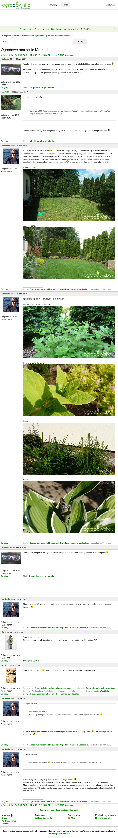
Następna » (69, 55)
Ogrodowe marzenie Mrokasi (58, 35)
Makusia (5, 58)
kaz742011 (6, 91)
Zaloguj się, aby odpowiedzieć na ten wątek (59, 810)
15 (33, 55)
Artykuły (53, 4)
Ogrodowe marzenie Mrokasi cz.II (75, 289)
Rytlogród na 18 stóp (32, 660)
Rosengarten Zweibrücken (67, 693)
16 (36, 55)
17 (39, 55)
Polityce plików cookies (59, 833)
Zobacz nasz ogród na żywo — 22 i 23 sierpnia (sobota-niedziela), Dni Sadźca (55, 28)
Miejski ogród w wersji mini (42, 141)
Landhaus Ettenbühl (46, 693)
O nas (4, 817)
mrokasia (6, 145)
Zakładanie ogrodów (44, 817)
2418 (62, 55)
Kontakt (5, 823)
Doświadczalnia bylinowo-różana (100, 688)
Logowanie (110, 4)
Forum (65, 4)
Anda (4, 665)
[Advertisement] (59, 17)
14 (31, 55)
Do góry (4, 87)
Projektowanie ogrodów (32, 35)
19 (44, 55)
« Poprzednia (7, 55)
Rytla (4, 632)
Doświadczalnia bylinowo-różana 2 (55, 688)
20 (46, 55)
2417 (57, 55)
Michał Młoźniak (102, 817)
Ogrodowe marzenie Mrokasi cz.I (45, 289)
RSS (72, 818)
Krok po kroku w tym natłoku (41, 87)
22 (52, 55)
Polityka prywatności (11, 820)
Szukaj (80, 42)
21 (49, 55)
